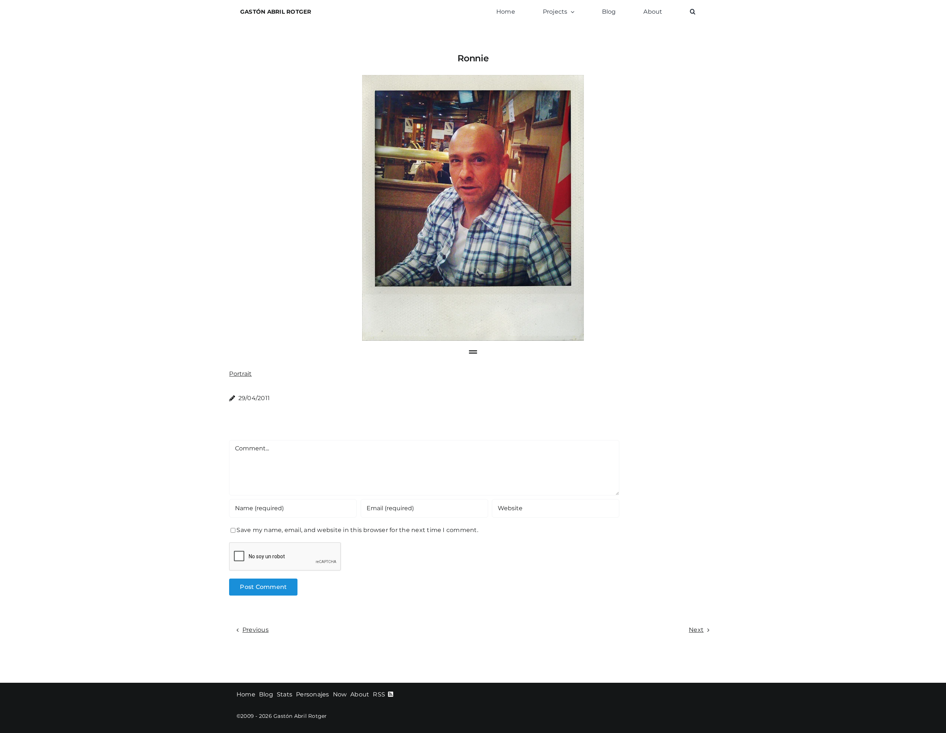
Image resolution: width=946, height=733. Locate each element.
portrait (240, 373)
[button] (692, 12)
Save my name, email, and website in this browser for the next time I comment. (357, 529)
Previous (255, 629)
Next (696, 629)
